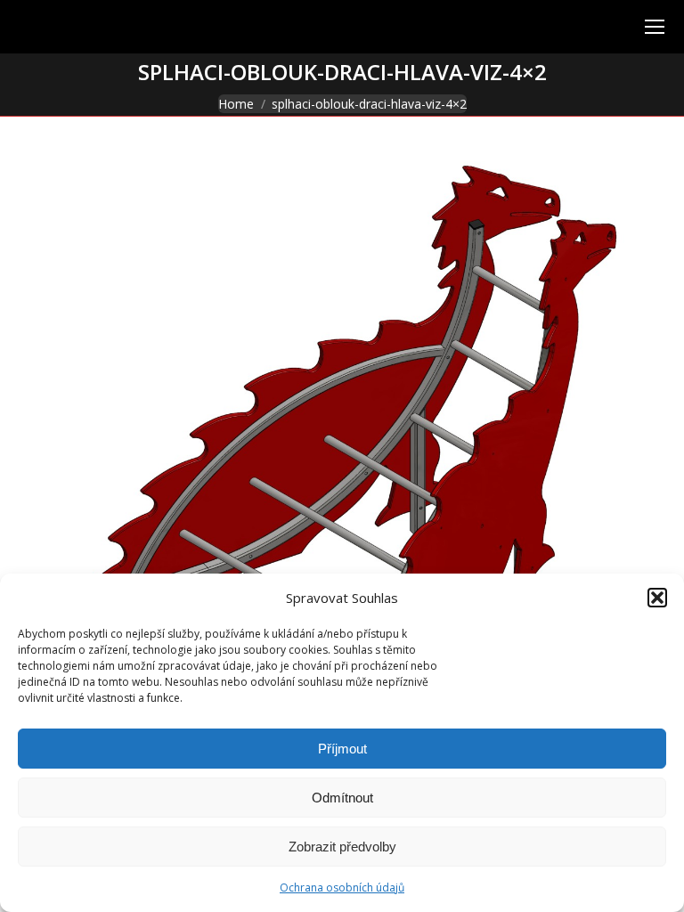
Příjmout (342, 748)
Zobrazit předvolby (342, 846)
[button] (657, 598)
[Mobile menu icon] (654, 26)
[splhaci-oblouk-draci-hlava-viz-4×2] (342, 467)
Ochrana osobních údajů (342, 887)
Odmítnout (342, 797)
